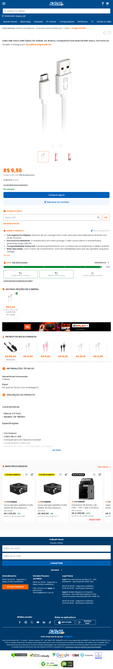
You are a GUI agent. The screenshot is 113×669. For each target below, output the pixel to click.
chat (50, 588)
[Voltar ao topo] (56, 632)
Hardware (38, 21)
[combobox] (56, 11)
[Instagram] (25, 622)
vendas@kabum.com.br (43, 592)
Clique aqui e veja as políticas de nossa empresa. (83, 647)
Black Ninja (26, 21)
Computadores (67, 21)
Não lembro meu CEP (11, 223)
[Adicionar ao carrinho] (31, 474)
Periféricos (83, 21)
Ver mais (6, 255)
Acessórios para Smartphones (49, 28)
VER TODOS (103, 467)
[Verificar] (19, 655)
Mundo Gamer (10, 21)
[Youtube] (37, 622)
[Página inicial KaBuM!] (56, 4)
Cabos (67, 28)
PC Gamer (51, 21)
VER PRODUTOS (100, 262)
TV (92, 21)
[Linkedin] (43, 622)
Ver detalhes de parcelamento (15, 185)
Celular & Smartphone (25, 28)
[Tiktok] (50, 622)
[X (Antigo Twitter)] (31, 622)
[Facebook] (19, 622)
